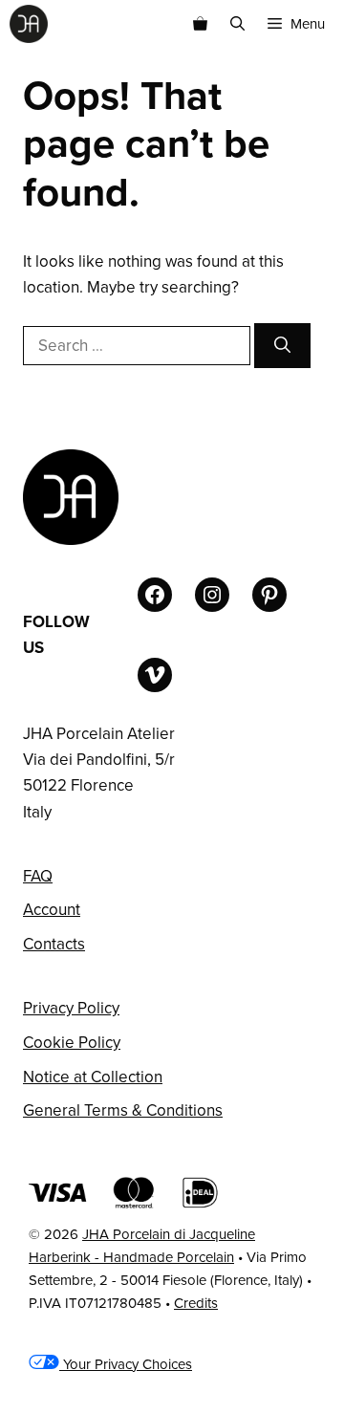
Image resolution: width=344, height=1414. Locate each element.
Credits (196, 1303)
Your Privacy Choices (125, 1364)
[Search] (282, 346)
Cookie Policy (71, 1043)
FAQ (38, 876)
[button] (237, 24)
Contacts (54, 944)
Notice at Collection (92, 1077)
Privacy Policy (71, 1008)
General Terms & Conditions (123, 1110)
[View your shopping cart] (200, 24)
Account (51, 910)
